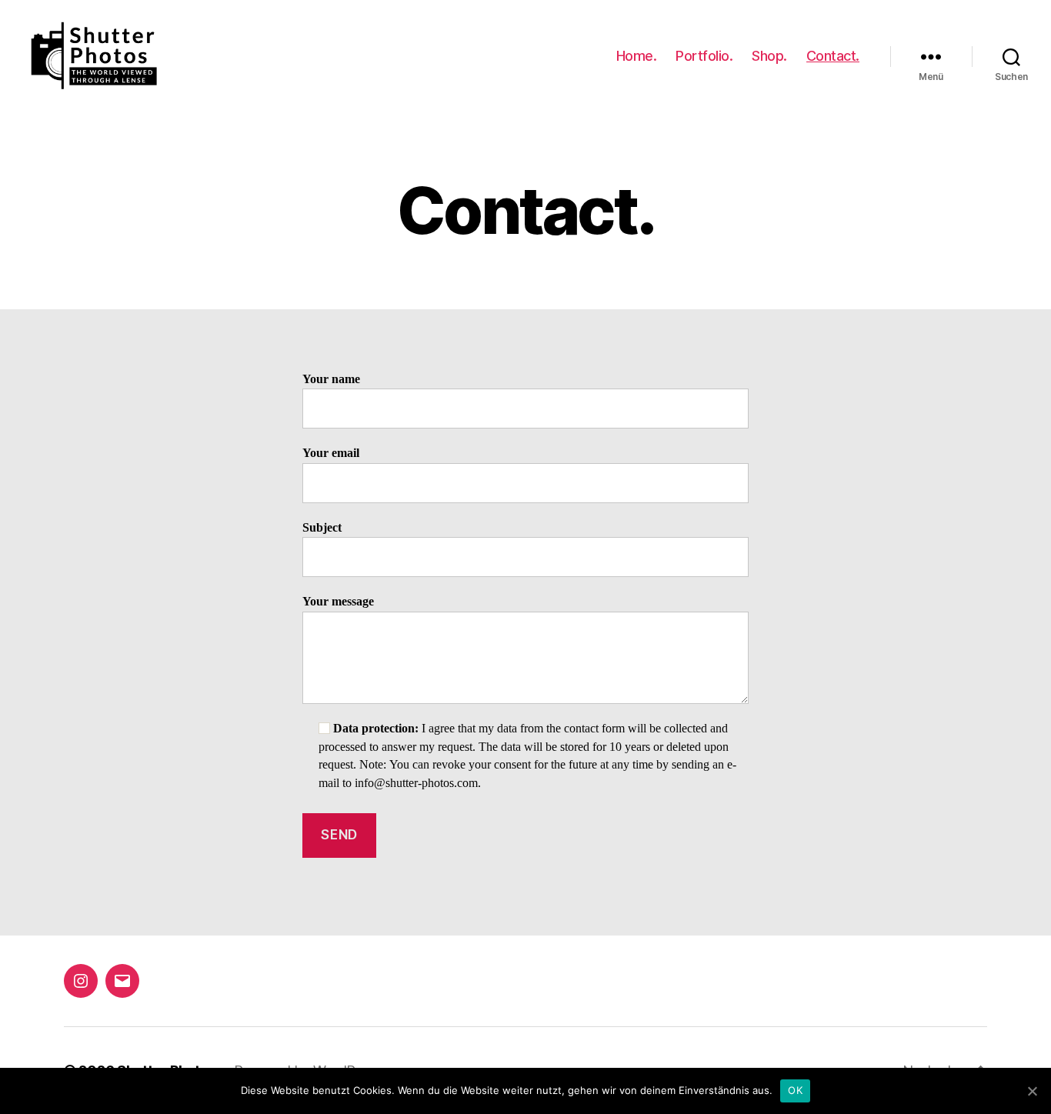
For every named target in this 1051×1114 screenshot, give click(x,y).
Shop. (769, 56)
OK (795, 1090)
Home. (636, 56)
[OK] (1031, 1091)
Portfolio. (704, 56)
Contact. (832, 56)
